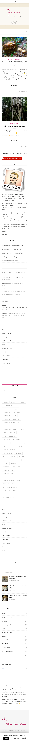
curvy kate (20, 446)
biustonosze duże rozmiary (11, 419)
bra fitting (16, 439)
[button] (11, 737)
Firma (4, 456)
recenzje (4, 352)
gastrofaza (12, 456)
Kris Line (14, 463)
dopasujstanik (7, 453)
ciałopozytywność (7, 340)
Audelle (5, 402)
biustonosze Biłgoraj (9, 415)
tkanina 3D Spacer (8, 483)
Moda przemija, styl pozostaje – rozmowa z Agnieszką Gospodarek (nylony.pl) (14, 294)
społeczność (5, 359)
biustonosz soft (8, 426)
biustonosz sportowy (10, 429)
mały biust (16, 466)
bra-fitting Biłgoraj (9, 436)
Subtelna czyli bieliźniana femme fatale (12, 253)
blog (4, 432)
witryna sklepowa (8, 497)
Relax (19, 480)
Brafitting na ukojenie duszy (9, 257)
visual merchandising (7, 367)
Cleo (12, 446)
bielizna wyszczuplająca (10, 409)
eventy (3, 344)
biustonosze (17, 412)
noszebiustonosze (8, 470)
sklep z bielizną (6, 355)
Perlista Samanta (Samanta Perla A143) (12, 249)
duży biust (18, 453)
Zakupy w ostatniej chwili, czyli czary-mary (13, 245)
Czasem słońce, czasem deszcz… (10, 260)
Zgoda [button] (6, 738)
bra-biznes (12, 432)
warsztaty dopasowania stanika (13, 494)
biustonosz (6, 412)
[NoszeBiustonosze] (14, 10)
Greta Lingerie (7, 460)
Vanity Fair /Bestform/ (10, 487)
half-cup (17, 460)
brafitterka (6, 439)
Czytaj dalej (14, 85)
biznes (3, 329)
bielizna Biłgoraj (8, 405)
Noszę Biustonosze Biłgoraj (12, 477)
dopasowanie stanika (9, 449)
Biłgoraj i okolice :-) (14, 59)
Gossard (22, 456)
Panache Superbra (8, 480)
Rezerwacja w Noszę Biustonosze (12, 158)
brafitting (4, 337)
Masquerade (6, 466)
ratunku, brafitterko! (7, 348)
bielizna (22, 402)
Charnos (5, 446)
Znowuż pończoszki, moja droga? (15, 313)
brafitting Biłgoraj (18, 443)
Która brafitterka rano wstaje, (14, 126)
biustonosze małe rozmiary (11, 422)
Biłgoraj (22, 429)
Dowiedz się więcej (20, 738)
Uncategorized (14, 123)
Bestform (14, 402)
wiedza (3, 371)
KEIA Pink (5, 463)
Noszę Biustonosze (9, 473)
